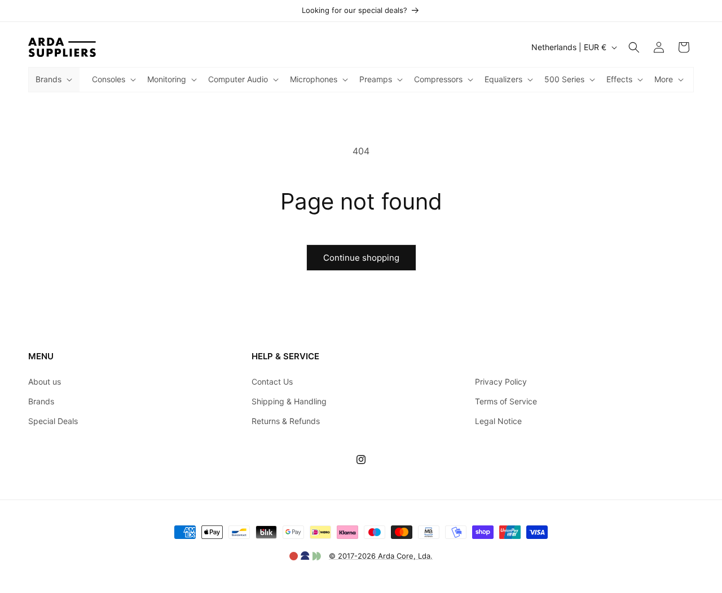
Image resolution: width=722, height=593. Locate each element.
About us (44, 381)
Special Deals (53, 421)
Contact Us (272, 381)
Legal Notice (498, 421)
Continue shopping (361, 257)
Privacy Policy (501, 381)
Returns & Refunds (286, 421)
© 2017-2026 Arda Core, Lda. (381, 555)
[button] (53, 79)
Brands (41, 401)
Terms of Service (506, 401)
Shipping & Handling (289, 401)
